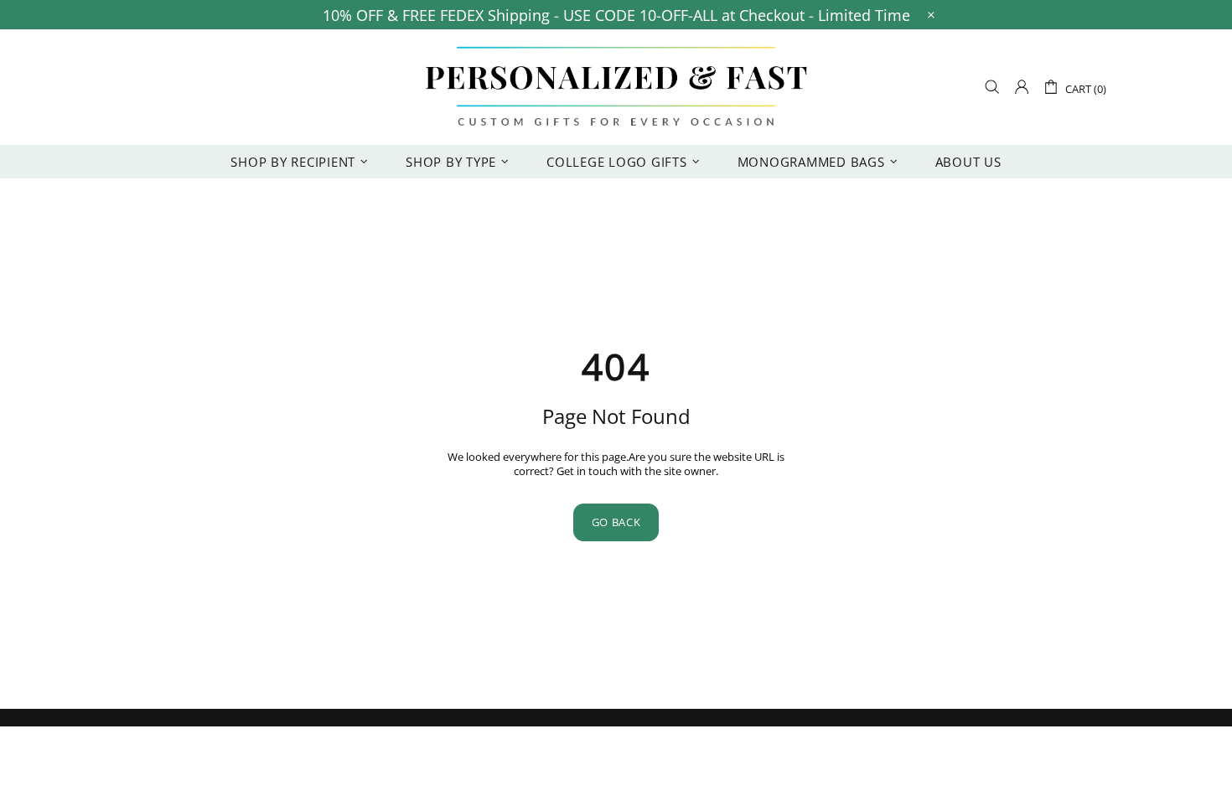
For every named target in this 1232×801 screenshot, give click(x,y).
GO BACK (616, 522)
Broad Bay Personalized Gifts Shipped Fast (616, 87)
